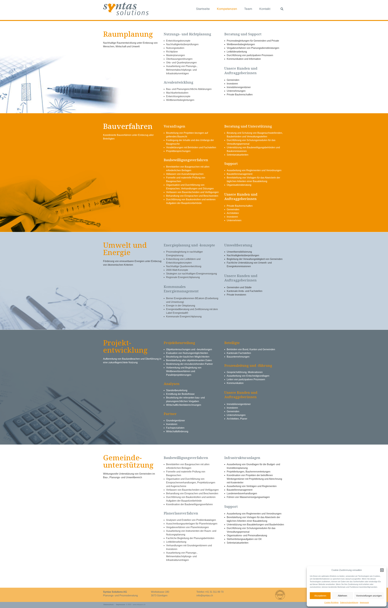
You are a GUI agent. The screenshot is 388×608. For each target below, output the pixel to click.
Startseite (203, 8)
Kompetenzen (227, 8)
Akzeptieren (320, 595)
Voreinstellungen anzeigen (369, 595)
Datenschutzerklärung (349, 602)
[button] (381, 570)
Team (248, 8)
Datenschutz (109, 604)
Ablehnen (342, 595)
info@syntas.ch (204, 595)
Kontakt (264, 8)
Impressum (364, 602)
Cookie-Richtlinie (331, 602)
